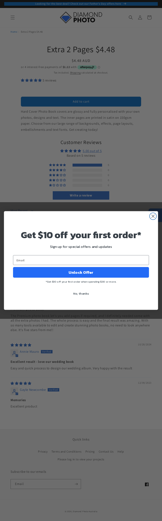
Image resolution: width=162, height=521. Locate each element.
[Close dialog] (153, 216)
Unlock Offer (81, 272)
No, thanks (81, 293)
